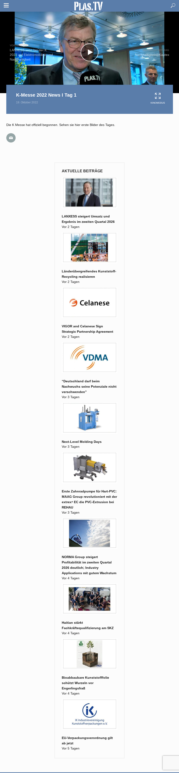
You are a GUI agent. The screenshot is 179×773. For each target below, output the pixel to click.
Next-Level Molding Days (82, 442)
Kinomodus (158, 103)
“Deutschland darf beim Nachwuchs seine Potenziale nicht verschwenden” (89, 386)
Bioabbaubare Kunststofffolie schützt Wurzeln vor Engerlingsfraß (85, 683)
